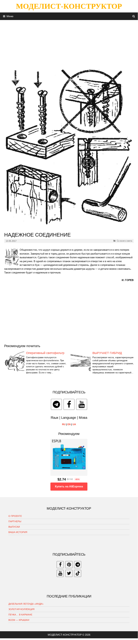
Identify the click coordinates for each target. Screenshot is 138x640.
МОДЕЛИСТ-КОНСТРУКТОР (69, 6)
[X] (68, 573)
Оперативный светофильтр (45, 353)
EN (69, 424)
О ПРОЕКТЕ (15, 516)
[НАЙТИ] (134, 16)
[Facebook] (69, 404)
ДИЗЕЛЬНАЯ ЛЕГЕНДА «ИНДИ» (26, 603)
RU (63, 424)
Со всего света (124, 241)
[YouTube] (81, 404)
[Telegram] (56, 404)
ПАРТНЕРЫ (14, 521)
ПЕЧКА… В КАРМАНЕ (20, 614)
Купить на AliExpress (69, 486)
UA (74, 424)
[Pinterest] (68, 564)
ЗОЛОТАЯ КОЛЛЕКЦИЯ (21, 609)
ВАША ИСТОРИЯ (17, 532)
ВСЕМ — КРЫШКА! (18, 620)
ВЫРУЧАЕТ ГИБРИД (107, 353)
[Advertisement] (69, 43)
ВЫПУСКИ (14, 526)
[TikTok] (77, 573)
